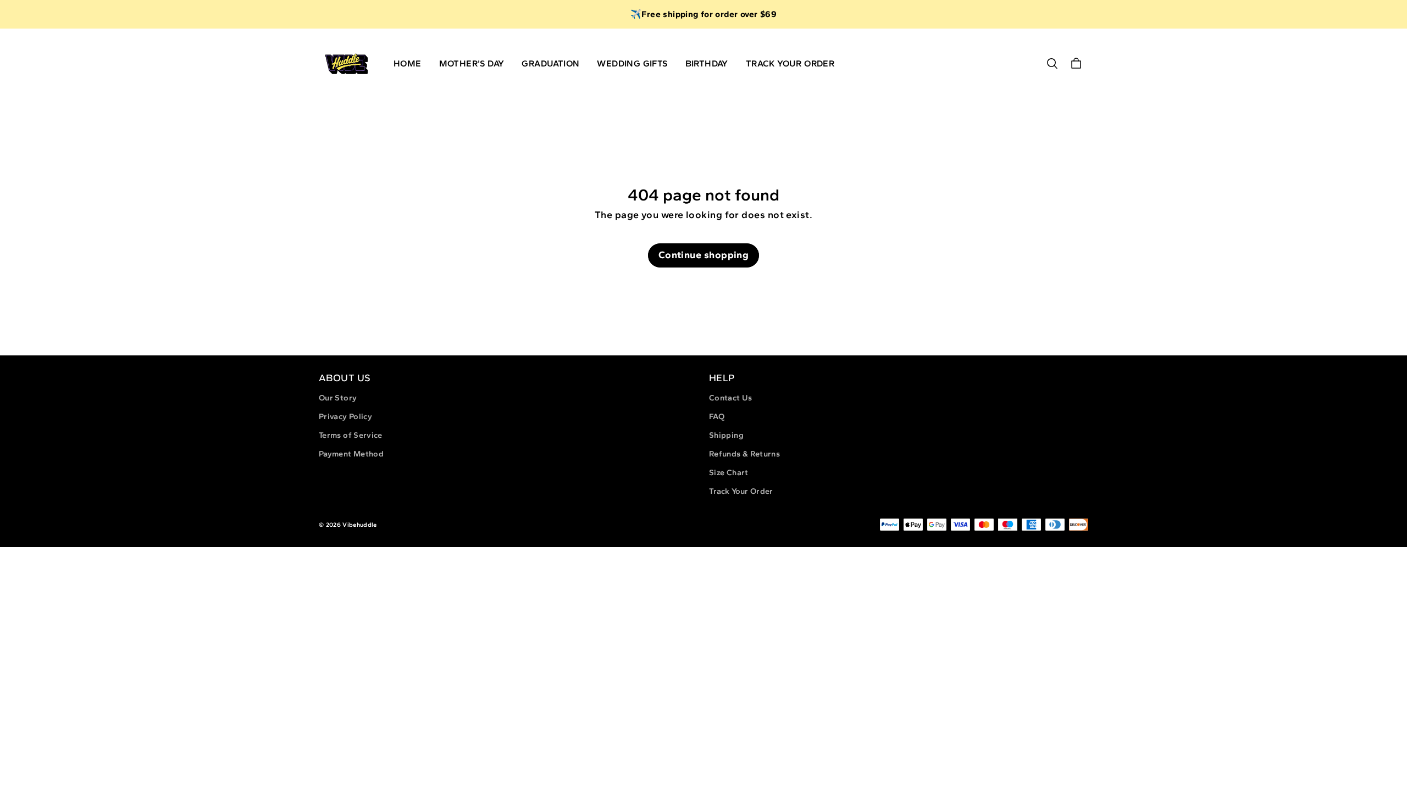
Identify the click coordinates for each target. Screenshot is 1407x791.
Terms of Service (351, 435)
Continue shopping (703, 255)
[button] (1052, 64)
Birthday (706, 63)
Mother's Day (472, 63)
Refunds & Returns (744, 454)
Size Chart (729, 472)
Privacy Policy (345, 416)
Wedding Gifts (632, 63)
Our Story (338, 398)
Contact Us (730, 398)
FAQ (716, 416)
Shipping (726, 435)
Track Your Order (790, 63)
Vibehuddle (359, 524)
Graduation (550, 63)
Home (408, 63)
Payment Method (351, 454)
